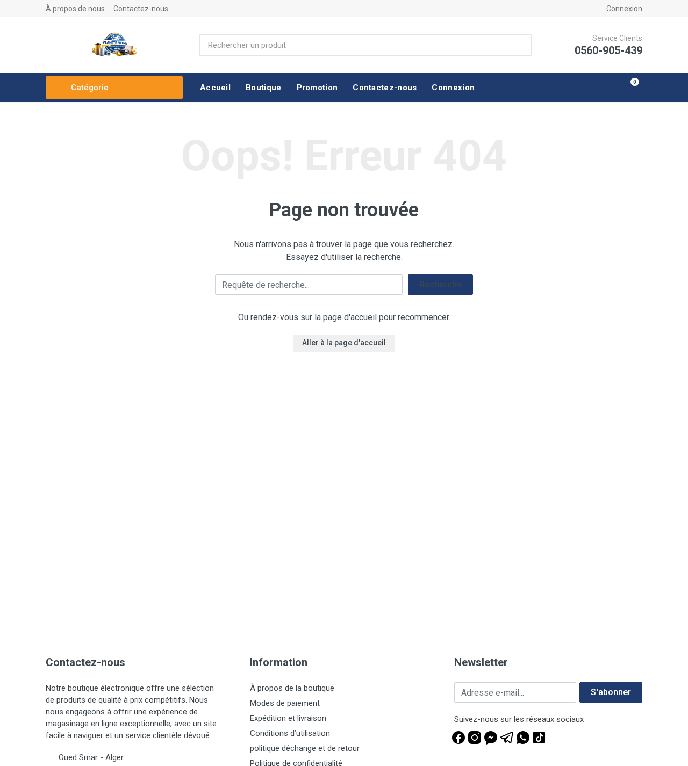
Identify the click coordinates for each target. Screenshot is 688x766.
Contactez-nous (140, 8)
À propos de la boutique (292, 688)
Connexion (624, 8)
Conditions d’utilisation (290, 733)
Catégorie (90, 87)
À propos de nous (75, 8)
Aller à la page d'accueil (344, 342)
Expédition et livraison (288, 718)
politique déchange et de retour (305, 748)
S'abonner (611, 692)
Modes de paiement (285, 703)
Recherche (440, 284)
